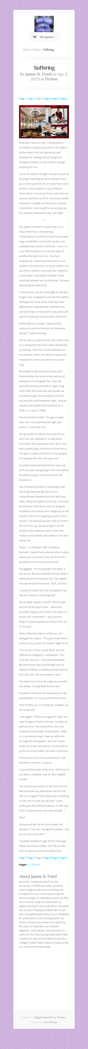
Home (26, 49)
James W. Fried (38, 74)
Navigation (47, 37)
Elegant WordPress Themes (50, 1017)
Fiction (37, 49)
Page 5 (55, 98)
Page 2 (31, 98)
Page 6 (64, 98)
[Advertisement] (44, 973)
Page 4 (47, 98)
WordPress (51, 1022)
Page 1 (23, 98)
